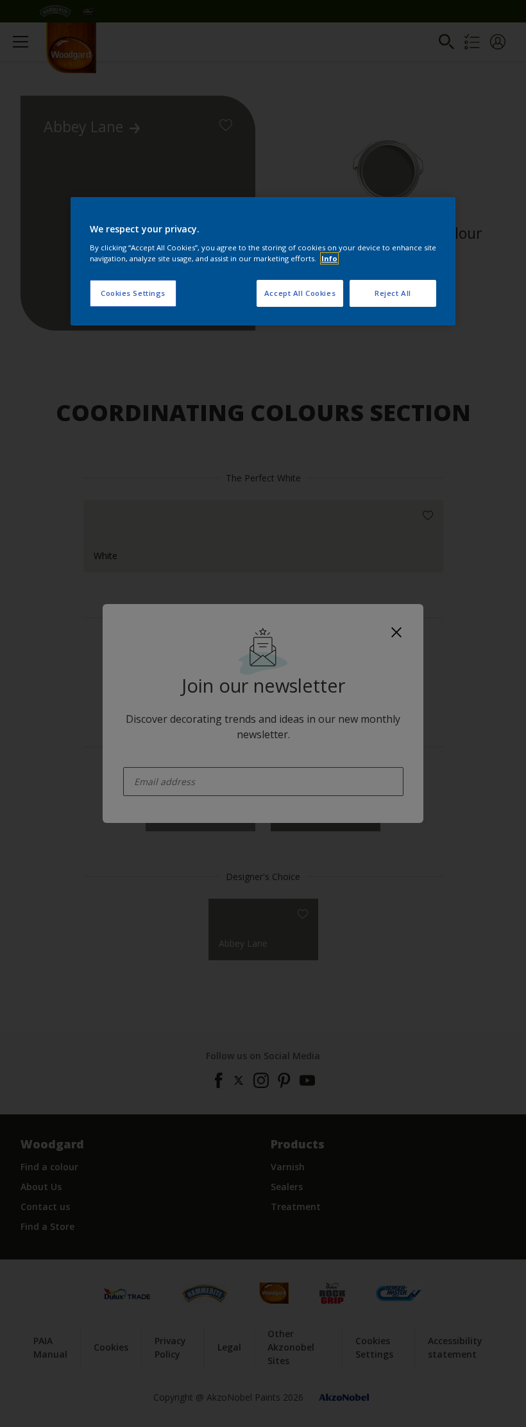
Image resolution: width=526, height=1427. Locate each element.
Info (329, 258)
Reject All (393, 293)
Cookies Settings (133, 293)
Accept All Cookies (299, 293)
